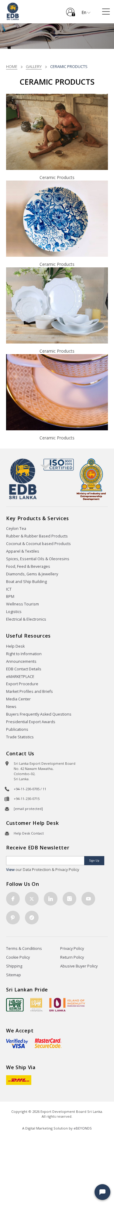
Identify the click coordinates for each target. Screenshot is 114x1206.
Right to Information (24, 653)
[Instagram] (69, 899)
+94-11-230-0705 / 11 (30, 789)
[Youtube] (88, 899)
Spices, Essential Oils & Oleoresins (37, 558)
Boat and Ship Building (26, 581)
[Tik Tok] (32, 917)
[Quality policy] (57, 464)
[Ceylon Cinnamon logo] (36, 1004)
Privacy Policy (72, 948)
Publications (17, 729)
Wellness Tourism (22, 604)
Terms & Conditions (24, 948)
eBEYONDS (83, 1128)
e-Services (70, 10)
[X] (32, 899)
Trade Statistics (20, 737)
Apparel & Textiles (22, 551)
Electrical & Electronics (26, 619)
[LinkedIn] (50, 899)
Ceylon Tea (16, 528)
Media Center (18, 699)
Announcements (21, 661)
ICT (9, 589)
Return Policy (72, 957)
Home (11, 66)
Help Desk (15, 646)
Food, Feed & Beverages (28, 566)
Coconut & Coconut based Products (38, 543)
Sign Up (94, 860)
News (11, 706)
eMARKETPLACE (20, 676)
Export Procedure (22, 683)
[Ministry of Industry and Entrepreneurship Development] (91, 479)
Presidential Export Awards (30, 721)
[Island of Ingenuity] (67, 1004)
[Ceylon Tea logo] (15, 1004)
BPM (10, 596)
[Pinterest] (13, 917)
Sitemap (13, 974)
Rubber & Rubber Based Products (37, 536)
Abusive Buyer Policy (79, 966)
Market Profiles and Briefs (29, 691)
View (10, 869)
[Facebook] (13, 899)
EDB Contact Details (23, 669)
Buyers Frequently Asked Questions (38, 714)
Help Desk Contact (29, 833)
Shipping (14, 966)
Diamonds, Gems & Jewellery (32, 574)
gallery (34, 66)
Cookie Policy (18, 957)
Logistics (14, 611)
